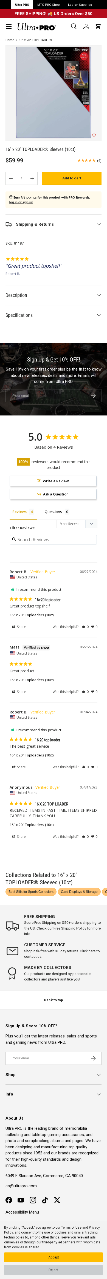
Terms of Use (71, 1227)
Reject (53, 1270)
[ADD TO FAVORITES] (94, 135)
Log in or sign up (21, 202)
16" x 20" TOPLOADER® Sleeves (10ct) (37, 40)
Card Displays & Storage (79, 892)
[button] (98, 27)
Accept (53, 1257)
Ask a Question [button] (56, 494)
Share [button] (21, 626)
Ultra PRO (22, 5)
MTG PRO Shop (48, 5)
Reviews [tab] (19, 511)
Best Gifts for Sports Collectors (31, 892)
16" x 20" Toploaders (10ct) (32, 614)
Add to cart (71, 178)
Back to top (53, 1000)
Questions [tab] (53, 511)
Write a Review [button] (56, 480)
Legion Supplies (80, 5)
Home (9, 40)
